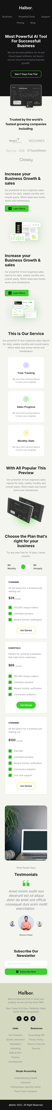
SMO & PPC (15, 1052)
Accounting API (36, 1035)
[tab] (13, 566)
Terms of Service (36, 1044)
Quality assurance (15, 1039)
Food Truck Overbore (26, 1091)
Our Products (15, 1035)
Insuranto (26, 1082)
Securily (36, 1048)
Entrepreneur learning (22, 1086)
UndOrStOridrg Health (26, 1078)
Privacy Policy (36, 1039)
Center (37, 1086)
